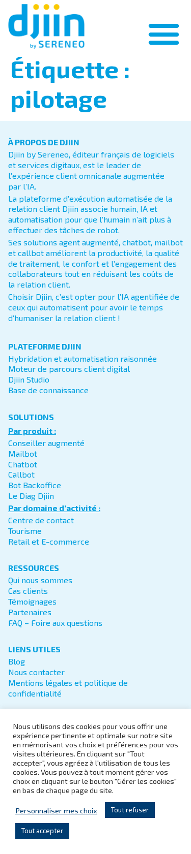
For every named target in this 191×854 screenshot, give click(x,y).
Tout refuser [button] (130, 810)
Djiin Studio (28, 379)
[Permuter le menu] (163, 33)
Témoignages (32, 601)
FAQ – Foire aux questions (55, 622)
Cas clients (28, 590)
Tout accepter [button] (42, 831)
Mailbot (22, 453)
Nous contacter (36, 672)
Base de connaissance (48, 390)
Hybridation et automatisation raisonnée (82, 358)
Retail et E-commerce (48, 541)
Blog (16, 661)
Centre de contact (41, 520)
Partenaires (29, 612)
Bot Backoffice (34, 485)
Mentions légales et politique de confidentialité (68, 688)
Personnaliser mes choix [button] (56, 810)
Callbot (21, 474)
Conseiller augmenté (46, 443)
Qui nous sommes (40, 580)
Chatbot (22, 464)
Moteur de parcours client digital (69, 368)
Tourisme (25, 530)
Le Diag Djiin (31, 495)
